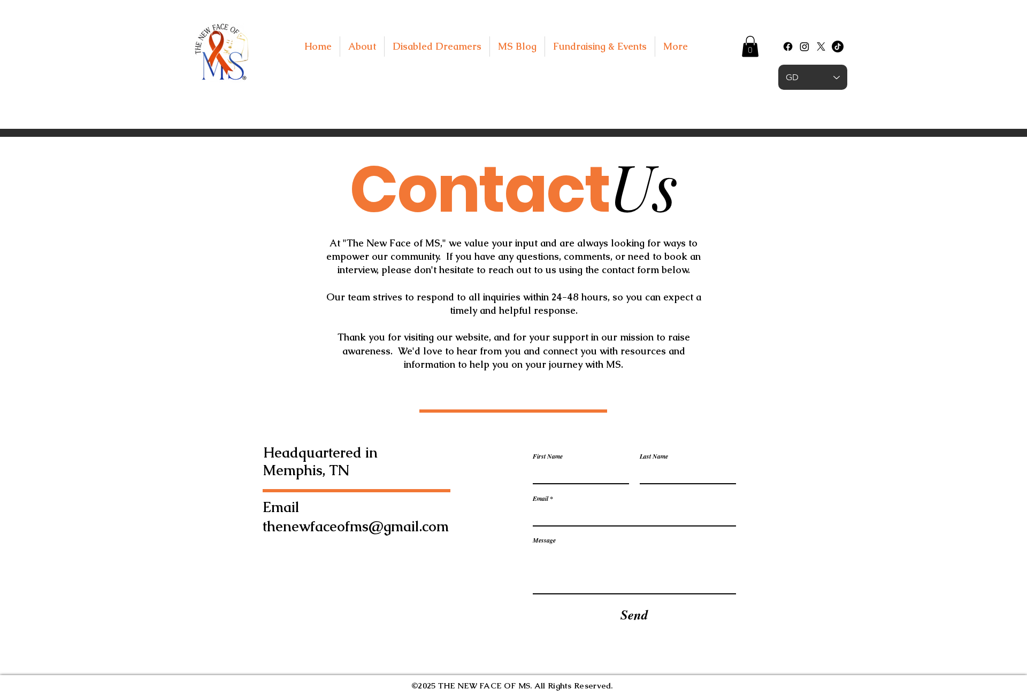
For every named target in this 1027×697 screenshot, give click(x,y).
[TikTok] (838, 46)
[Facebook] (788, 46)
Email (540, 498)
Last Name (654, 456)
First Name (548, 456)
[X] (821, 46)
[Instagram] (804, 46)
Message (544, 540)
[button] (750, 46)
